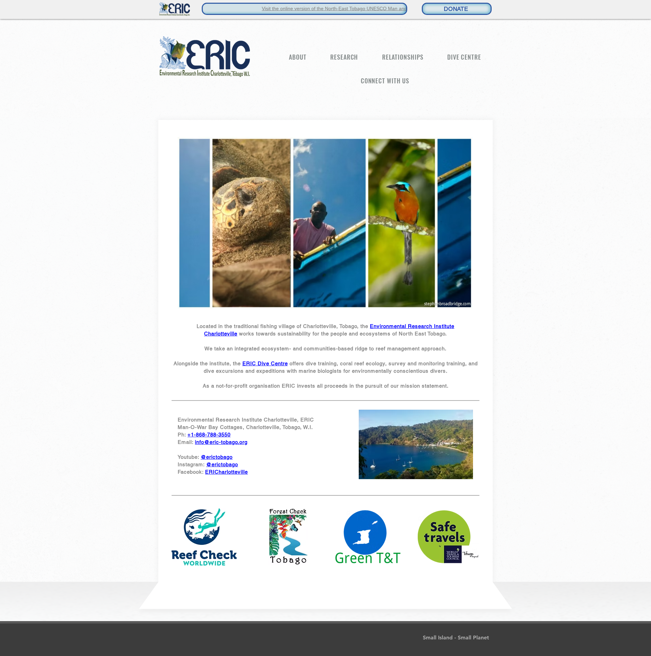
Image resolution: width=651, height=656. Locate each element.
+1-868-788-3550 (209, 434)
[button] (297, 56)
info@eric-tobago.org (221, 442)
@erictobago (217, 457)
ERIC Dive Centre (265, 363)
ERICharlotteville (226, 472)
